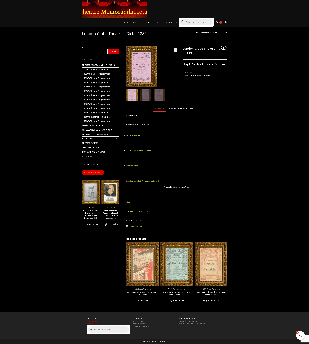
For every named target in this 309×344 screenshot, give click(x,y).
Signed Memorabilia (93, 125)
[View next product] (225, 48)
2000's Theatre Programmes (97, 69)
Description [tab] (159, 109)
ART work (87, 138)
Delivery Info (92, 324)
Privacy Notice (139, 324)
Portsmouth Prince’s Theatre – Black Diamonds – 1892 (211, 293)
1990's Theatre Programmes (97, 74)
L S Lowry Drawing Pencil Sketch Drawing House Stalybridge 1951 (90, 214)
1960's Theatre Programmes (97, 86)
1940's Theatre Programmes (97, 95)
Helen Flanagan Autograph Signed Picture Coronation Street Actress (110, 214)
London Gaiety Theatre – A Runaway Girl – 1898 (142, 293)
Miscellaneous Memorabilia (97, 130)
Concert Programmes (93, 152)
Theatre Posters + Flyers (95, 134)
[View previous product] (221, 48)
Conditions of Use (141, 326)
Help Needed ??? (90, 156)
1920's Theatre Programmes (97, 104)
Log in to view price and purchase (205, 64)
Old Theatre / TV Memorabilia (192, 324)
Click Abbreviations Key (134, 221)
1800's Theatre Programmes (200, 75)
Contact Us (92, 321)
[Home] (196, 33)
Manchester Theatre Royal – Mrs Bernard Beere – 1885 (176, 293)
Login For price (142, 300)
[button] (175, 50)
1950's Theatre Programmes (97, 91)
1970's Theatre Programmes (97, 82)
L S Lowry (91, 207)
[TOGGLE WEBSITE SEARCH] (226, 22)
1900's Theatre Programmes (97, 112)
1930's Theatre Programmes (97, 99)
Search (85, 48)
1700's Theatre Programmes (97, 121)
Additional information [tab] (177, 109)
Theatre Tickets (90, 143)
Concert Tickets (90, 147)
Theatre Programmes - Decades (98, 65)
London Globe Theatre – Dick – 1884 (214, 33)
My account (138, 321)
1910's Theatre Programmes (97, 108)
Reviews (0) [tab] (194, 109)
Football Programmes (188, 321)
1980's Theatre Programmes (97, 78)
